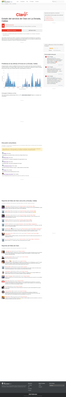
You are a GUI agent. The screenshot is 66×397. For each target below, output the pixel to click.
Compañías (22, 1)
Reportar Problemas (12, 30)
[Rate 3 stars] (54, 48)
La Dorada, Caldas (32, 210)
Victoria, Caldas (29, 219)
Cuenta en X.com (49, 16)
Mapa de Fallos (33, 30)
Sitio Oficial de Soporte (50, 20)
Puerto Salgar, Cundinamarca (31, 223)
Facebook (40, 386)
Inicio (18, 1)
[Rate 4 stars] (56, 48)
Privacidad (31, 1)
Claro (10, 3)
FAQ (27, 1)
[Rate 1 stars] (50, 48)
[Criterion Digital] (33, 394)
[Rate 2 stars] (52, 48)
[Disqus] (22, 164)
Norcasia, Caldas (32, 206)
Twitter (40, 385)
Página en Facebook (49, 18)
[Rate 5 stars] (57, 48)
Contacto (37, 1)
